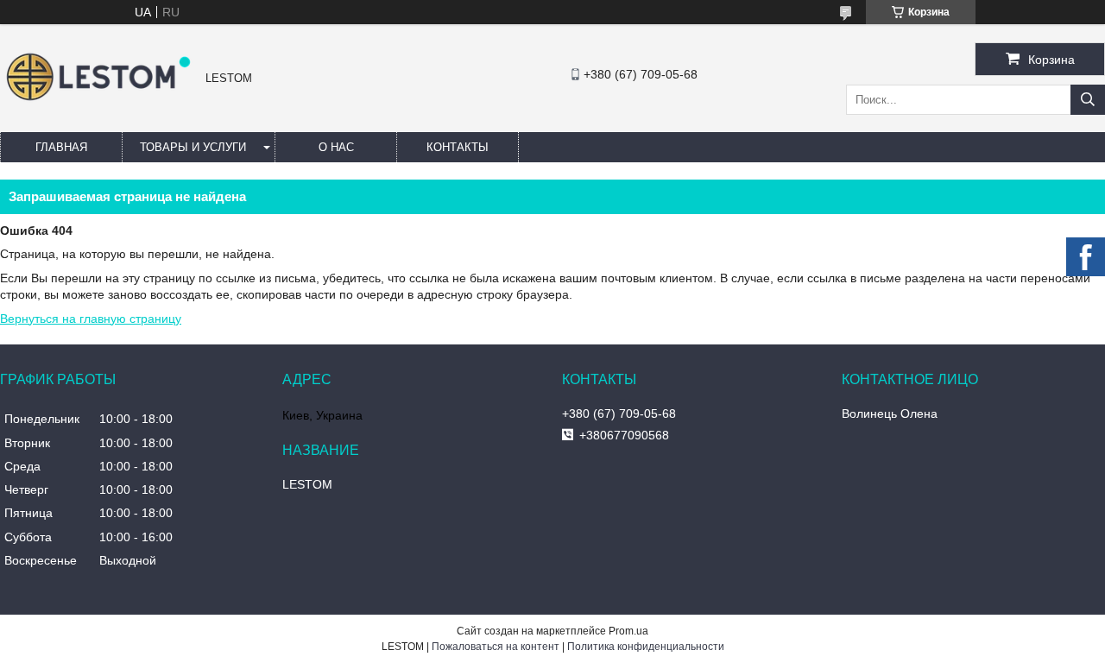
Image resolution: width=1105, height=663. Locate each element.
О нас (336, 147)
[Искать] (1087, 100)
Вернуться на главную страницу (90, 318)
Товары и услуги (193, 147)
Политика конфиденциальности (645, 647)
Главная (61, 147)
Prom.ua (628, 631)
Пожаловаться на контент (495, 647)
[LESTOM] (98, 103)
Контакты (457, 147)
